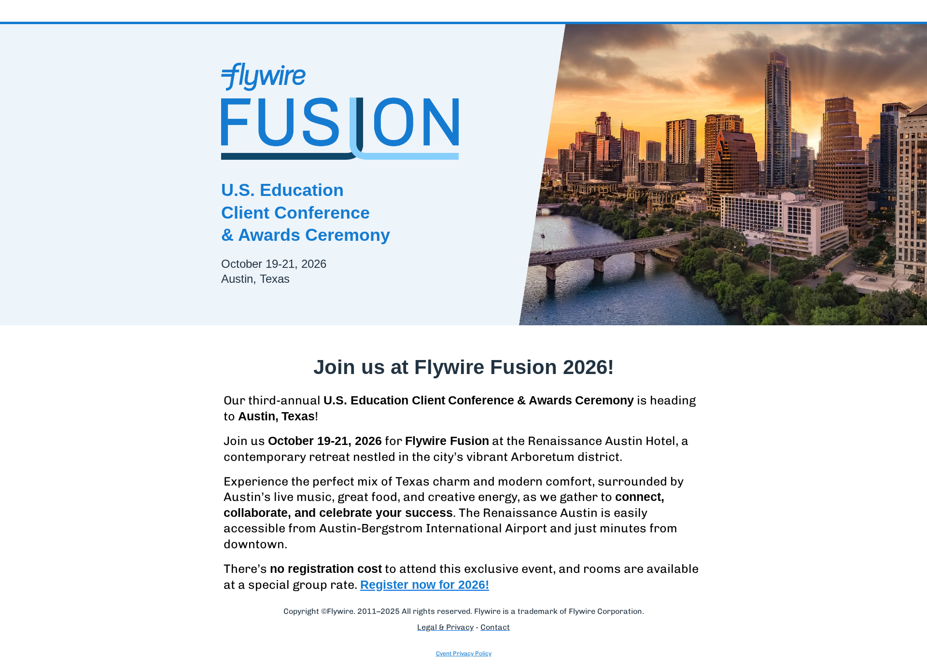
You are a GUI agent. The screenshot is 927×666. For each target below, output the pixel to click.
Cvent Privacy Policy (464, 653)
